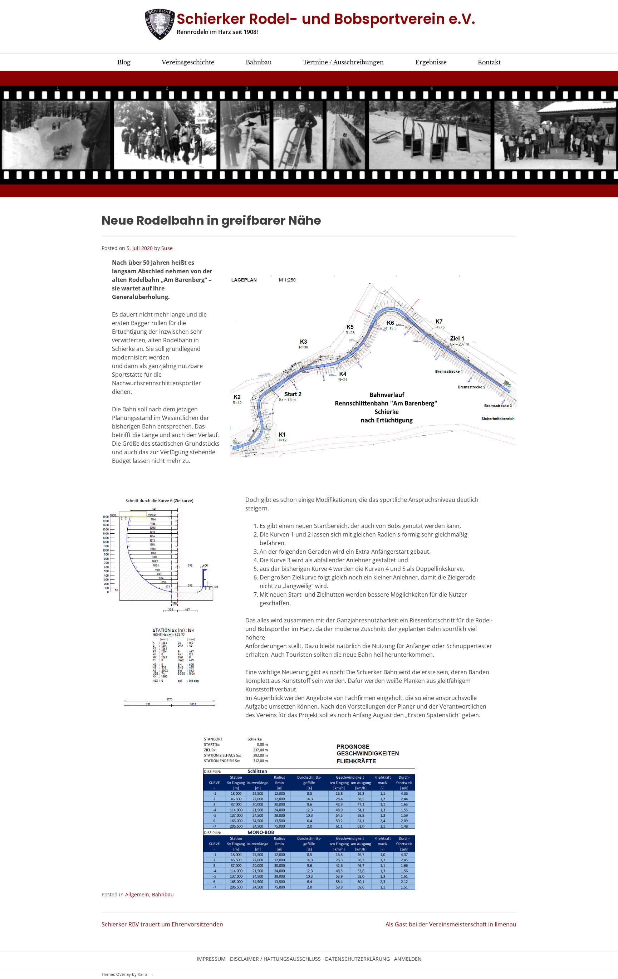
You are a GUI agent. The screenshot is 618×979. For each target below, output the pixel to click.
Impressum (211, 959)
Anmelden (408, 959)
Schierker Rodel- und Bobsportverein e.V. (326, 19)
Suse (167, 248)
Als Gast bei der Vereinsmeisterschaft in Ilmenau (451, 924)
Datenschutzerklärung (357, 959)
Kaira (142, 974)
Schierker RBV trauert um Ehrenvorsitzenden (162, 924)
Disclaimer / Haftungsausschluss (275, 959)
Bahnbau (163, 894)
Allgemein (137, 894)
